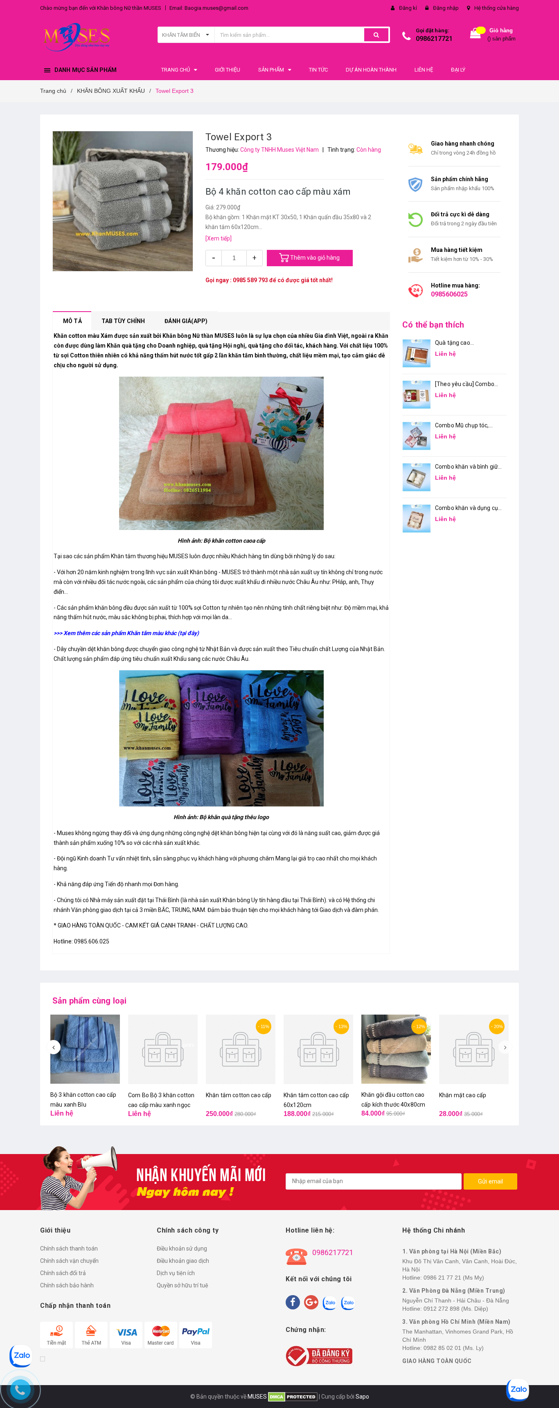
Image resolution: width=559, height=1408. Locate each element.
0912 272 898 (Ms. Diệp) (456, 1308)
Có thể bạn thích (433, 324)
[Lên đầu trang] (544, 1387)
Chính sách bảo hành (67, 1285)
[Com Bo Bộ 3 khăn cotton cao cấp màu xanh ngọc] (163, 1049)
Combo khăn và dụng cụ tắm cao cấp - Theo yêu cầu (466, 508)
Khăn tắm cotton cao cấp (238, 1095)
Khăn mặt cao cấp (462, 1095)
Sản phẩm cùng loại (89, 1001)
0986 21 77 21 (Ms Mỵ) (454, 1277)
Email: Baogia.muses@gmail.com (208, 8)
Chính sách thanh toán (69, 1248)
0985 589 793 (250, 280)
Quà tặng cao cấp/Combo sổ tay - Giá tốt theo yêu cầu (465, 343)
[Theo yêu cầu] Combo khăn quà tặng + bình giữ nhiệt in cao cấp (467, 384)
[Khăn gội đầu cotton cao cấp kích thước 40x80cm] (396, 1049)
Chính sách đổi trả (63, 1273)
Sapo (362, 1396)
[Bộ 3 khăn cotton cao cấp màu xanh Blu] (85, 1049)
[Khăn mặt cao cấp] (474, 1049)
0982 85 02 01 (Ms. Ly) (454, 1348)
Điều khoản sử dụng (182, 1248)
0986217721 (434, 39)
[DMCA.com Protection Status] (292, 1396)
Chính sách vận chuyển (69, 1261)
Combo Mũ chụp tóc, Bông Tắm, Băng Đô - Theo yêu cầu (463, 426)
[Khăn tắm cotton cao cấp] (240, 1049)
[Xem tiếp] (218, 238)
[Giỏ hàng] (475, 35)
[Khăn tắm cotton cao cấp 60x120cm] (318, 1049)
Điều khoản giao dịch (183, 1261)
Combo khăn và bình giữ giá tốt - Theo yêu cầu (466, 467)
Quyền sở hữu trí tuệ (182, 1285)
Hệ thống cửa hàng (496, 8)
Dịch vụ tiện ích (176, 1273)
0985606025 (449, 294)
